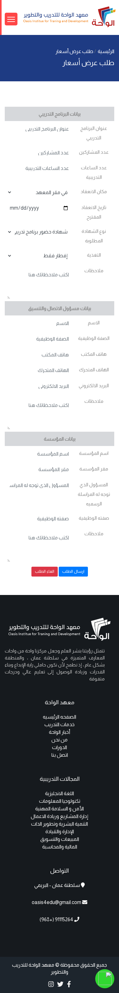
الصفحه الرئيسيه (59, 716)
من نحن (59, 739)
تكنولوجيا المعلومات (59, 801)
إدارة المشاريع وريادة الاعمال (59, 816)
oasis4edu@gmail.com (56, 902)
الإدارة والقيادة (59, 831)
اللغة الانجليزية (59, 793)
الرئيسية (106, 51)
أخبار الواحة (59, 732)
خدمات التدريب (59, 724)
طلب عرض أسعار (75, 51)
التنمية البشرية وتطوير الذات (59, 824)
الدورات (59, 747)
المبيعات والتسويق (59, 839)
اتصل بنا (59, 755)
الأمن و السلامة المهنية (59, 808)
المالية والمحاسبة (59, 846)
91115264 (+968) (57, 919)
